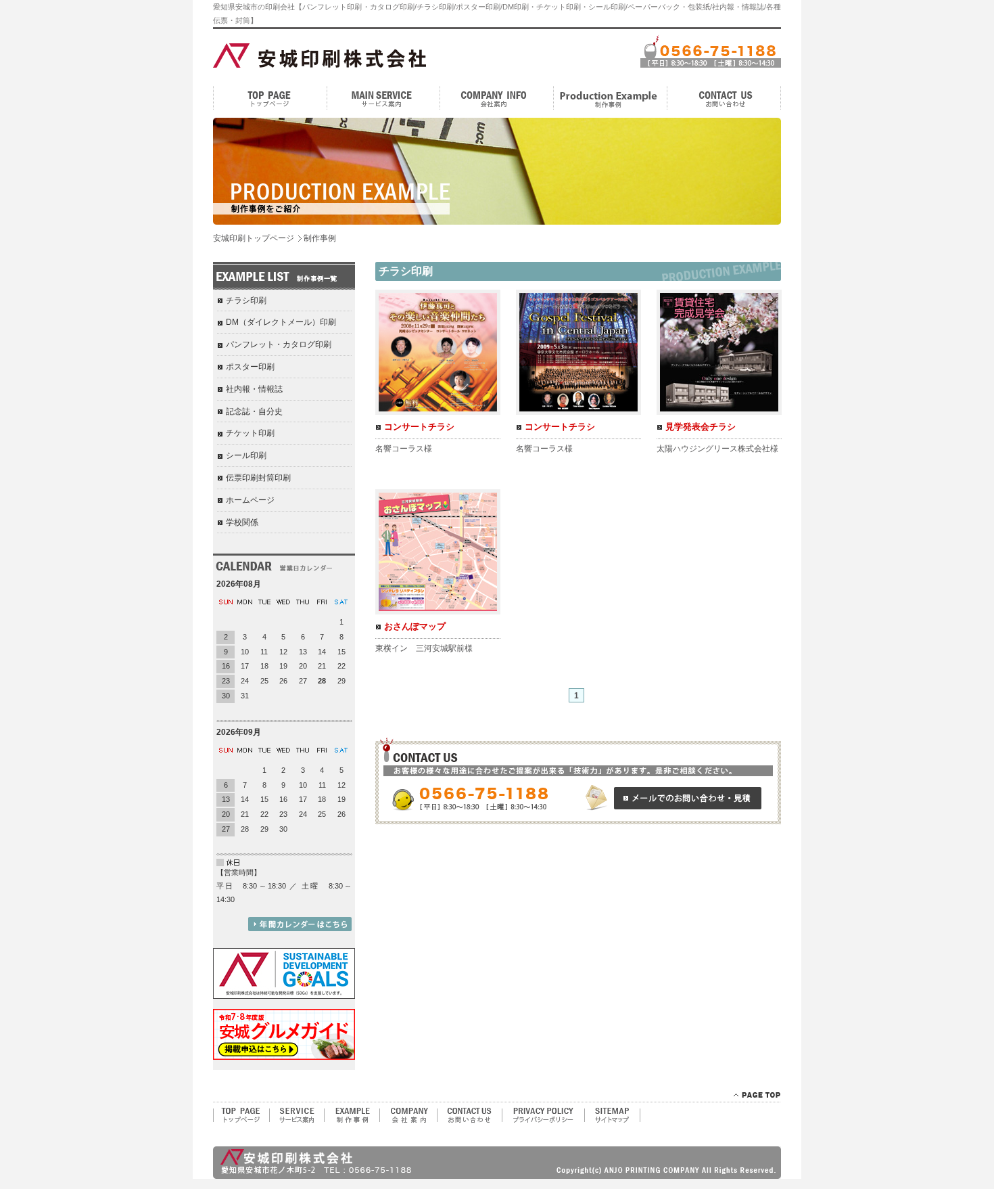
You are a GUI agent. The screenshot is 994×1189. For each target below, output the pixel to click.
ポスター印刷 (250, 367)
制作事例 (610, 98)
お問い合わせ (724, 98)
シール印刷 (246, 455)
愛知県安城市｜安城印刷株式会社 (299, 54)
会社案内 (497, 98)
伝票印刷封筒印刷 (258, 478)
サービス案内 (383, 98)
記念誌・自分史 (254, 411)
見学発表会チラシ (700, 427)
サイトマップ (613, 1114)
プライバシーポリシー (543, 1114)
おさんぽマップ (415, 626)
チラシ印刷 (246, 300)
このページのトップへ (757, 1095)
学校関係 (242, 522)
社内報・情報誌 (254, 389)
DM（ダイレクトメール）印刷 (281, 322)
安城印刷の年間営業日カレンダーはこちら (300, 924)
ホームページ (250, 500)
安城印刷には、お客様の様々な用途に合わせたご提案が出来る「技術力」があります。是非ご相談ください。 (578, 780)
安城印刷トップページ (253, 238)
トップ (270, 98)
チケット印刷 (250, 433)
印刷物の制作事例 (351, 1114)
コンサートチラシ (419, 427)
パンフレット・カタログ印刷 (278, 344)
